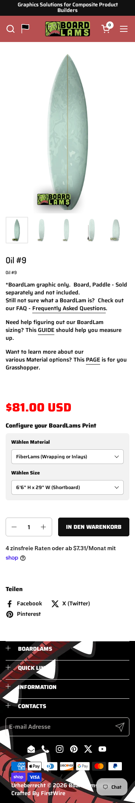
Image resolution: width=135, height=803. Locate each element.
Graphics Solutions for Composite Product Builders (68, 8)
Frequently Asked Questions (69, 308)
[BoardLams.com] (67, 28)
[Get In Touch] (25, 28)
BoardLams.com (89, 785)
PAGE (93, 359)
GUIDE (46, 330)
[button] (10, 28)
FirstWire (53, 793)
